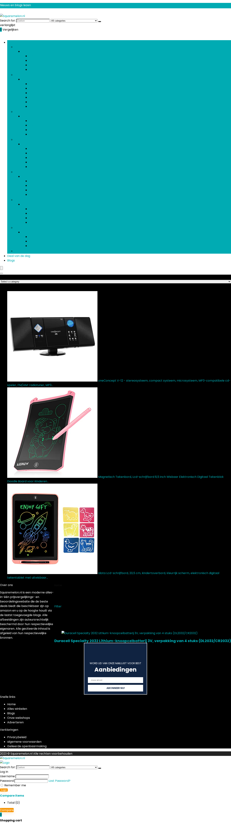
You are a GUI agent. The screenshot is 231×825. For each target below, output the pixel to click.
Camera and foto (26, 75)
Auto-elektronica (41, 56)
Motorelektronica (41, 65)
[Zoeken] (99, 21)
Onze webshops (18, 718)
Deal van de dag (18, 256)
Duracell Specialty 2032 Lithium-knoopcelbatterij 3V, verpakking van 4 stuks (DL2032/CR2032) (142, 640)
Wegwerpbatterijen (43, 134)
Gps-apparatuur (41, 60)
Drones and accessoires (46, 97)
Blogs (11, 260)
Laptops (34, 153)
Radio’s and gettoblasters (47, 218)
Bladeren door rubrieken (24, 42)
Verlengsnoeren (40, 246)
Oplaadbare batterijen (45, 130)
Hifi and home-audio (28, 200)
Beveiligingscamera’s (44, 88)
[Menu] (1, 268)
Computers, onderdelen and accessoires (43, 140)
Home (58, 585)
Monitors (35, 158)
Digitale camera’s (41, 93)
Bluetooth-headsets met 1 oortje (52, 185)
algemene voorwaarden (24, 742)
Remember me (15, 785)
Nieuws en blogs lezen (15, 5)
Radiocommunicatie (43, 222)
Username (7, 776)
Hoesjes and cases (42, 237)
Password (7, 781)
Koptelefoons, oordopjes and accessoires (43, 228)
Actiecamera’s (39, 84)
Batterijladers (38, 121)
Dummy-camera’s (42, 102)
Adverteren (15, 722)
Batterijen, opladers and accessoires (40, 112)
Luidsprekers (38, 213)
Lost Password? (59, 781)
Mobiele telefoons (27, 251)
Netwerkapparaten (42, 162)
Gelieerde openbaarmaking (27, 746)
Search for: (8, 20)
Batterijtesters (39, 125)
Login (4, 790)
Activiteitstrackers (42, 181)
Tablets (34, 167)
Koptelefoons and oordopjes (49, 241)
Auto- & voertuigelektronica (34, 47)
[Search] (1, 273)
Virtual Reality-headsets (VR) (49, 194)
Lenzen (34, 106)
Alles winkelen (17, 709)
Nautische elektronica (44, 69)
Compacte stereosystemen (49, 209)
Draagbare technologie (31, 172)
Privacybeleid (16, 737)
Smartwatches (39, 190)
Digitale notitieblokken (45, 149)
